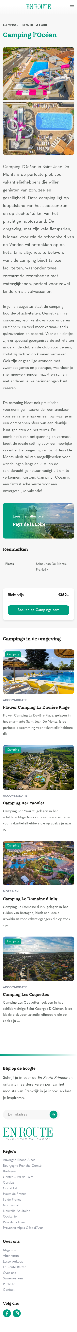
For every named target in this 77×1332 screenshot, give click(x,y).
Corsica (8, 1182)
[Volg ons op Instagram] (17, 1313)
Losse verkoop (13, 1261)
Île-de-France (12, 1199)
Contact (9, 1290)
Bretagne (9, 1171)
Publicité (9, 1284)
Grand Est (10, 1188)
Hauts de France (14, 1194)
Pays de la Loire (35, 25)
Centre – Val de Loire (18, 1177)
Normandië (11, 1205)
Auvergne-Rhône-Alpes (19, 1160)
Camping (10, 25)
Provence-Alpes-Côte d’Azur (23, 1228)
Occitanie (10, 1216)
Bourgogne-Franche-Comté (22, 1166)
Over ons (9, 1273)
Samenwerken (13, 1278)
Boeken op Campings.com (38, 610)
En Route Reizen (14, 1267)
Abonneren (11, 1256)
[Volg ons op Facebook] (7, 1313)
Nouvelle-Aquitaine (16, 1211)
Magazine (9, 1250)
